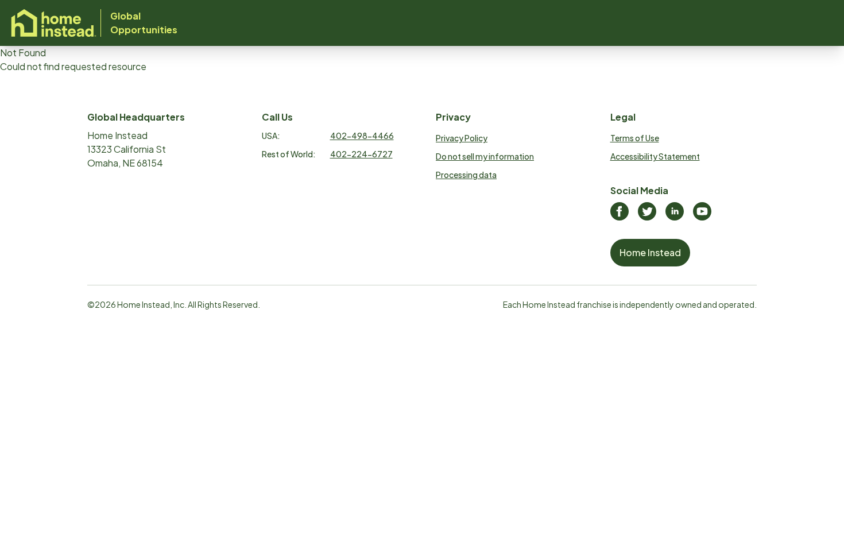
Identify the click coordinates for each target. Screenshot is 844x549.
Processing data (466, 174)
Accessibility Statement (655, 156)
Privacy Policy (461, 138)
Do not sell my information (485, 156)
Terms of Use (634, 138)
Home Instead (650, 252)
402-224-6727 (361, 154)
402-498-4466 (362, 135)
